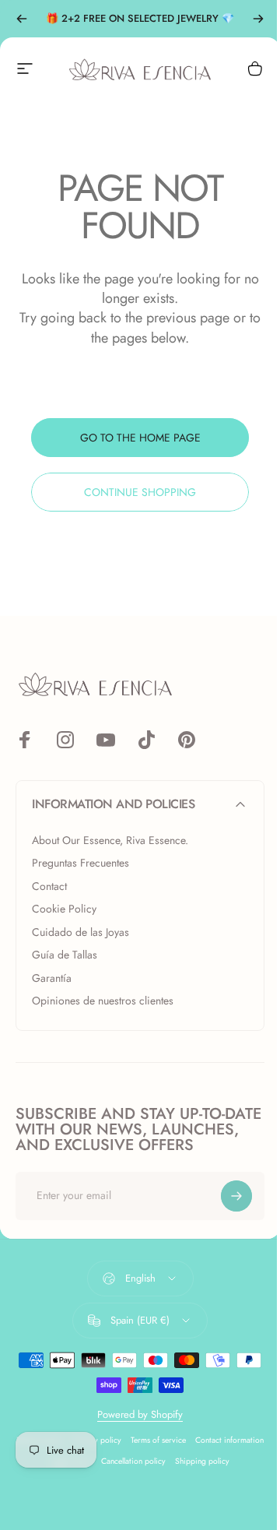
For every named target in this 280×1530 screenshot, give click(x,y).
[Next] (258, 18)
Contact (49, 887)
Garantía (52, 979)
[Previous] (22, 18)
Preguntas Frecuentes (80, 863)
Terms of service (158, 1440)
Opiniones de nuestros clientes (102, 1001)
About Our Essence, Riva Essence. (110, 841)
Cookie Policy (64, 909)
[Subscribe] (236, 1196)
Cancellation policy (133, 1461)
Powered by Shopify (140, 1414)
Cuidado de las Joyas (80, 933)
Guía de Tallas (64, 955)
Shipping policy (202, 1461)
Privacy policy (96, 1440)
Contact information (229, 1440)
